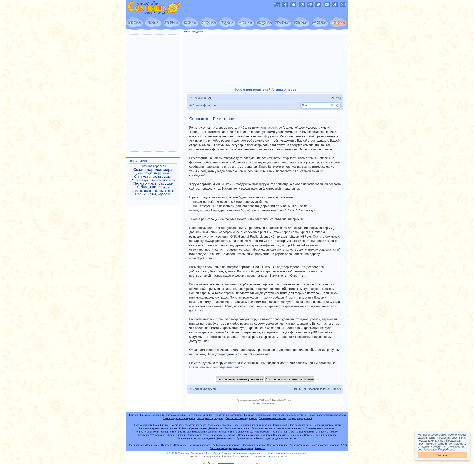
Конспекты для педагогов (257, 415)
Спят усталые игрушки (153, 176)
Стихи (164, 187)
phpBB (258, 400)
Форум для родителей (300, 418)
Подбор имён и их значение (288, 435)
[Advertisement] (265, 61)
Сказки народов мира (153, 169)
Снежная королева (153, 166)
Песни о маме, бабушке (153, 183)
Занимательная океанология (233, 431)
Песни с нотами (279, 431)
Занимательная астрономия (202, 431)
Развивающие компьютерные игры (153, 180)
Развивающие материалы (228, 415)
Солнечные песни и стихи (272, 418)
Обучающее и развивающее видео (188, 425)
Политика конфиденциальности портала (231, 448)
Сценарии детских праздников (179, 418)
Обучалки (146, 187)
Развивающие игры (176, 415)
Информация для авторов (226, 445)
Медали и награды (176, 435)
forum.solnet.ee (271, 127)
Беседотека (197, 32)
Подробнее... (446, 449)
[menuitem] (207, 98)
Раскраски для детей (301, 425)
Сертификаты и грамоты (224, 435)
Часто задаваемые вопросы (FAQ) (329, 445)
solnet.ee (208, 453)
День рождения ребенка (153, 173)
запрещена (301, 453)
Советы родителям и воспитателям (327, 415)
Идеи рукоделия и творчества (280, 438)
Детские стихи (215, 428)
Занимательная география (290, 428)
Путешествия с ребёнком (249, 438)
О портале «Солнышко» (174, 445)
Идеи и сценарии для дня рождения (252, 425)
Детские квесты (280, 425)
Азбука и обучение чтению (193, 428)
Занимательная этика (263, 428)
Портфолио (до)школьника (151, 435)
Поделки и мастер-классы (327, 425)
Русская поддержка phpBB (265, 403)
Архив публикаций (299, 445)
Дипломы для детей (198, 435)
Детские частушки (260, 431)
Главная (186, 32)
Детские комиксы (143, 425)
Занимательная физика (173, 431)
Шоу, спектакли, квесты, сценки (153, 190)
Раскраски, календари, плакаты (289, 415)
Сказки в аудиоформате (301, 431)
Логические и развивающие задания (158, 428)
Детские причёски (225, 438)
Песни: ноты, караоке (153, 194)
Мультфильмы (160, 425)
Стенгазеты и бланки (327, 431)
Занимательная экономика (320, 428)
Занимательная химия (147, 431)
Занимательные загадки (237, 428)
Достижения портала (253, 445)
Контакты (260, 448)
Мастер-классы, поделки (210, 418)
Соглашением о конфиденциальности (216, 367)
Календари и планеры (219, 425)
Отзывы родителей (277, 445)
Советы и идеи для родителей (320, 435)
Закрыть (442, 455)
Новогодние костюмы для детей (255, 435)
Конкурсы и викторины (152, 415)
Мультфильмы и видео (200, 415)
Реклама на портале (199, 445)
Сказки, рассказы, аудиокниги (241, 418)
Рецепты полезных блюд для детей (196, 438)
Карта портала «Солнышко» (144, 445)
